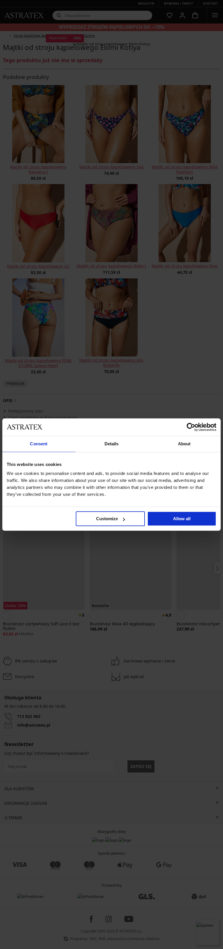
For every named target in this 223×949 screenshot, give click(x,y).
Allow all (181, 518)
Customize (107, 518)
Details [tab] (112, 443)
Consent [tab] (38, 443)
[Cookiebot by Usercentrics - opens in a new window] (191, 427)
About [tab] (184, 443)
